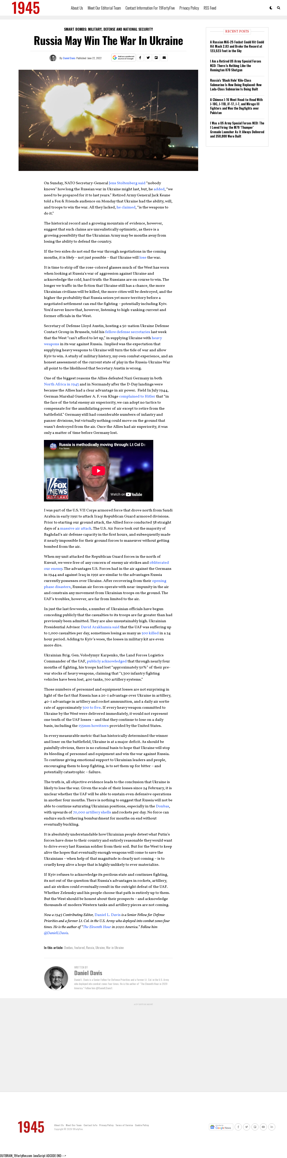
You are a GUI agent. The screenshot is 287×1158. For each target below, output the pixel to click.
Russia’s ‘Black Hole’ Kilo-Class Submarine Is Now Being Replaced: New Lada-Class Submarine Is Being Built (236, 84)
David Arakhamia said (100, 627)
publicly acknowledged (107, 661)
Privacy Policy (189, 8)
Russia (90, 947)
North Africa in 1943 (61, 384)
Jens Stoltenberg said (127, 183)
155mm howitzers (93, 726)
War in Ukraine (115, 947)
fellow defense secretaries (127, 332)
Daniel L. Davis (107, 915)
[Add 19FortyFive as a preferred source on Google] (123, 58)
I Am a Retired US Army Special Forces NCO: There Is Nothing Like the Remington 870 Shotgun (235, 65)
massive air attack (75, 528)
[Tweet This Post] (148, 57)
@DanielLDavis (56, 933)
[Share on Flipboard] (156, 57)
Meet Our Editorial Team (104, 8)
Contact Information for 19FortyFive (150, 8)
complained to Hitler (137, 396)
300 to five (91, 707)
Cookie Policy (142, 1125)
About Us (77, 8)
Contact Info (90, 1125)
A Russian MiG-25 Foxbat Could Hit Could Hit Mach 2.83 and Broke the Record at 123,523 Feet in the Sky (237, 46)
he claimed (126, 207)
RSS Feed (210, 8)
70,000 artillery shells (92, 812)
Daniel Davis (69, 58)
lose (142, 257)
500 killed (150, 633)
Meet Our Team (74, 1125)
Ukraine (100, 947)
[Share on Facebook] (140, 57)
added (159, 189)
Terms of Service (124, 1125)
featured (79, 947)
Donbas (162, 806)
